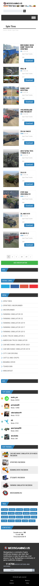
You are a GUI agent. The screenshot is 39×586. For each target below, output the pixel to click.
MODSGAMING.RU (16, 493)
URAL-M (23, 69)
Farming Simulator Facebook (21, 485)
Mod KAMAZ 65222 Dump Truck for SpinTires (27, 47)
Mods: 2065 (15, 431)
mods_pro (14, 397)
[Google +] (24, 286)
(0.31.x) (33, 509)
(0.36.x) (18, 513)
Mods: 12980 (15, 408)
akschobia (14, 436)
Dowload (29, 61)
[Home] (19, 6)
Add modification (20, 263)
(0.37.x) (32, 521)
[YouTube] (33, 286)
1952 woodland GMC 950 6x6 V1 (26, 111)
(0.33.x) (19, 517)
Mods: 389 (14, 438)
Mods (9, 30)
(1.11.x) (11, 521)
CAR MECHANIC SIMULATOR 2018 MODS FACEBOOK (23, 455)
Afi (12, 420)
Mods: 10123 (15, 415)
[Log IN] (28, 11)
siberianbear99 (16, 413)
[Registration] (33, 11)
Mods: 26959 (15, 400)
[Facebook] (15, 286)
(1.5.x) (18, 521)
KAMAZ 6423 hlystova (24, 89)
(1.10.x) (11, 513)
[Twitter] (5, 286)
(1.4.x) (27, 509)
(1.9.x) (34, 517)
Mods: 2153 (15, 423)
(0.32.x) (12, 509)
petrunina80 (15, 405)
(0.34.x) (26, 513)
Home (5, 30)
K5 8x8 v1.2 (24, 233)
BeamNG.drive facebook (19, 470)
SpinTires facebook (17, 462)
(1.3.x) (25, 521)
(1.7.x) (4, 521)
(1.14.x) (4, 509)
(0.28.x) (12, 517)
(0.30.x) (27, 517)
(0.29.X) (33, 513)
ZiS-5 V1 (23, 173)
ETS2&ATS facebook (17, 478)
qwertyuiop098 (16, 428)
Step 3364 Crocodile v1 (25, 193)
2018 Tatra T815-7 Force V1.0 (27, 152)
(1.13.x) (19, 509)
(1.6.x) (4, 513)
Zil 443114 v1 (25, 214)
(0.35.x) (4, 517)
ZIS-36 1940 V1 (25, 131)
